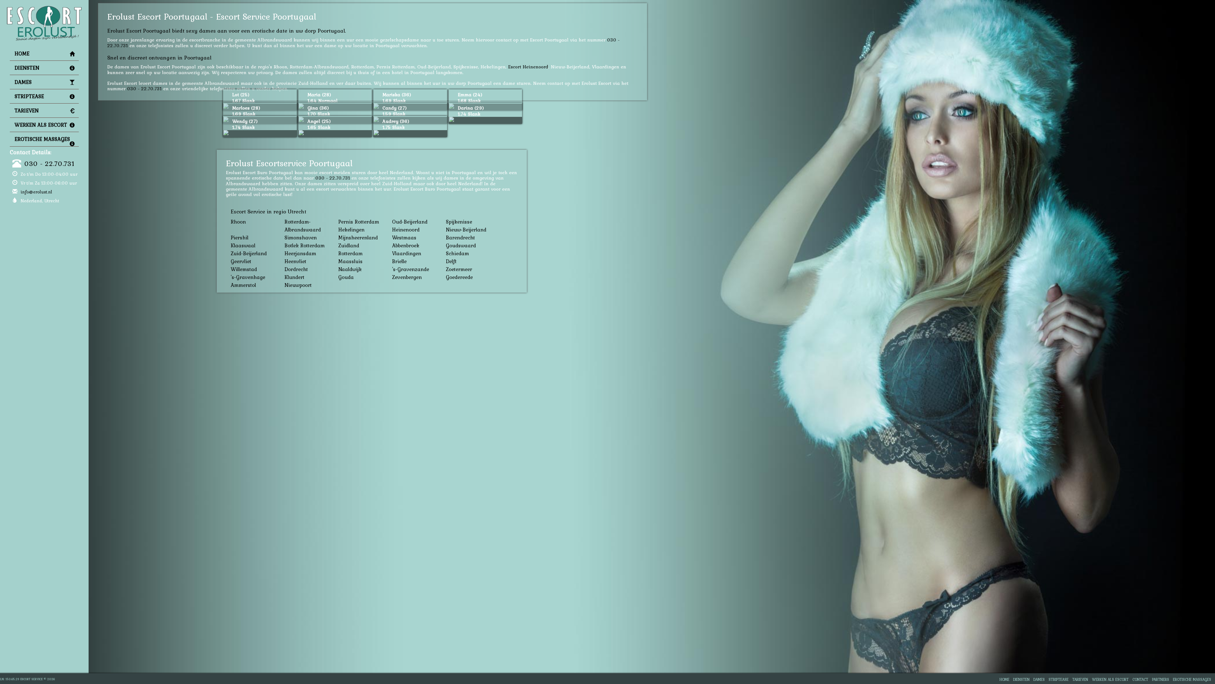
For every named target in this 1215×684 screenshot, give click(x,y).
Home (22, 53)
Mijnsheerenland (358, 237)
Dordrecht (296, 269)
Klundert (294, 277)
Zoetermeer (459, 269)
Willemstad (244, 269)
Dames (23, 82)
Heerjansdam (300, 253)
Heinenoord (406, 229)
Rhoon (238, 221)
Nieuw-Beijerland (466, 229)
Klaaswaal (243, 245)
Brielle (399, 261)
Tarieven (27, 110)
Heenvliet (295, 261)
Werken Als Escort (41, 125)
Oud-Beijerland (409, 221)
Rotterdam (350, 253)
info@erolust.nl (36, 192)
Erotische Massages (42, 139)
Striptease (29, 96)
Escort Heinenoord (528, 66)
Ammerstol (243, 285)
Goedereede (459, 277)
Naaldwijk (350, 269)
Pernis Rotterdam (358, 221)
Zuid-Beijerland (249, 253)
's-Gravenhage (248, 277)
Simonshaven (300, 237)
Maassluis (350, 261)
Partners (1160, 679)
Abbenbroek (405, 245)
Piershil (239, 237)
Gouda (346, 277)
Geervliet (241, 261)
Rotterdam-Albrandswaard (302, 225)
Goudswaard (461, 245)
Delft (451, 261)
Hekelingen (351, 229)
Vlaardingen (406, 253)
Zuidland (348, 245)
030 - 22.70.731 (49, 163)
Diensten (27, 68)
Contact (1140, 679)
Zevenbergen (407, 277)
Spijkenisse (459, 221)
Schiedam (457, 253)
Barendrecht (460, 237)
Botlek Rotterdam (304, 245)
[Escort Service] (44, 8)
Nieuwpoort (298, 285)
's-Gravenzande (410, 269)
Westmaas (404, 237)
